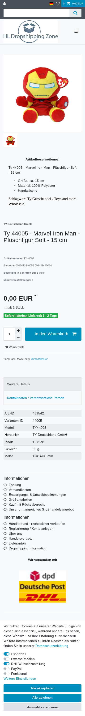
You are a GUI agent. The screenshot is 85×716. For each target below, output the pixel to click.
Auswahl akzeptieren (42, 707)
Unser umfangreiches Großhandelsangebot (41, 509)
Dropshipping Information (28, 548)
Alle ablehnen (42, 697)
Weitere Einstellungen (20, 678)
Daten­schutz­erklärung (51, 646)
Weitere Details (18, 384)
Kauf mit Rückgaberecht (27, 504)
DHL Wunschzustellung (28, 664)
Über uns (15, 533)
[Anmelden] (5, 3)
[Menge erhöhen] (18, 331)
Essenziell (18, 654)
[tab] (42, 384)
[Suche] (75, 13)
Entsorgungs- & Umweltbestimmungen (37, 494)
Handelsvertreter (21, 538)
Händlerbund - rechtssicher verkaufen (37, 524)
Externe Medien (23, 659)
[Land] (51, 3)
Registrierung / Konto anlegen (31, 528)
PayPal (16, 669)
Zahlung (15, 485)
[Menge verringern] (18, 337)
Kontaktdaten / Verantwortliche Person (35, 398)
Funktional (19, 673)
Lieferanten (17, 543)
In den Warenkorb (51, 334)
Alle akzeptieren (43, 688)
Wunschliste (16, 347)
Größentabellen (20, 499)
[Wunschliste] (58, 3)
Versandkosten (39, 359)
